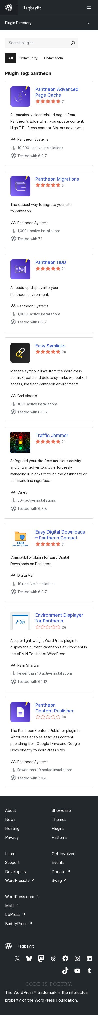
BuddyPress (18, 923)
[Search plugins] (73, 43)
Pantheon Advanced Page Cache (56, 92)
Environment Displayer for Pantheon (59, 617)
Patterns (59, 837)
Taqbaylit (25, 946)
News (10, 819)
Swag (59, 880)
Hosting (12, 828)
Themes (59, 819)
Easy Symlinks (50, 345)
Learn (10, 853)
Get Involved (64, 853)
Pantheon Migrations (57, 179)
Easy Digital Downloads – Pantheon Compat (60, 534)
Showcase (61, 810)
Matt (12, 905)
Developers (15, 871)
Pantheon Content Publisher (54, 707)
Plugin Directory (18, 23)
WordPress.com (22, 896)
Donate (61, 871)
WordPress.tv (20, 880)
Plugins (58, 828)
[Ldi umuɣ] (90, 7)
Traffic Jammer (51, 435)
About (10, 810)
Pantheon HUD (50, 262)
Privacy (12, 837)
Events (58, 862)
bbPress (15, 914)
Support (12, 862)
